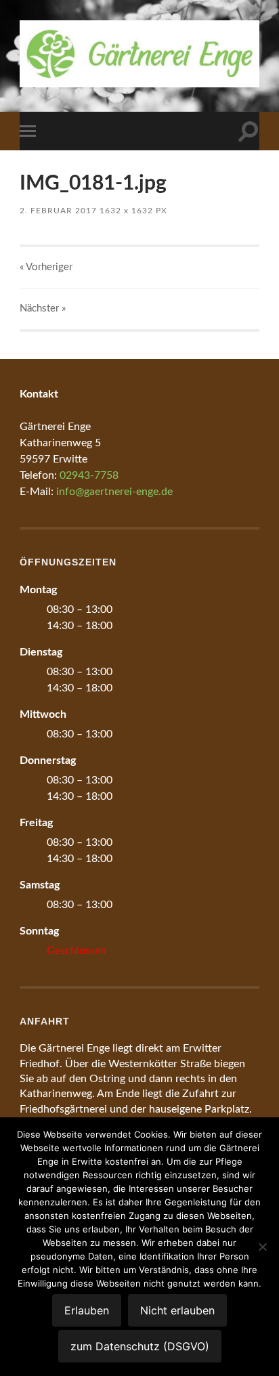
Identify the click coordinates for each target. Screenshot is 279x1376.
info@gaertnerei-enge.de (114, 491)
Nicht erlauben (177, 1310)
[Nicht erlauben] (262, 1246)
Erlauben (86, 1310)
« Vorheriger (46, 267)
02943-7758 (89, 475)
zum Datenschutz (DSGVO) (139, 1346)
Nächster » (43, 308)
